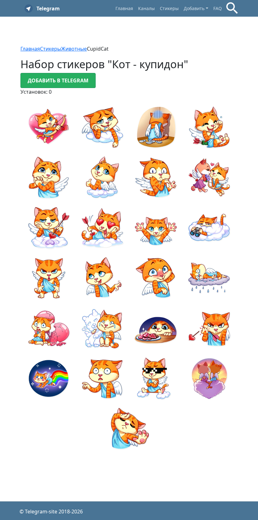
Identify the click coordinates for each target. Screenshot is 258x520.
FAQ (217, 8)
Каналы (146, 8)
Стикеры (169, 8)
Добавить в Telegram (58, 80)
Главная (124, 8)
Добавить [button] (194, 8)
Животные (74, 48)
